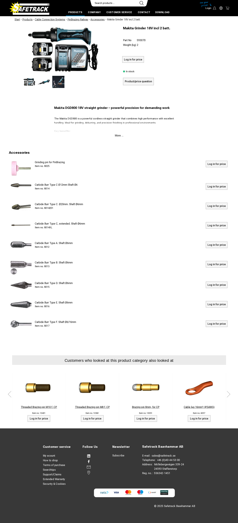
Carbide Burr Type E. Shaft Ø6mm (54, 302)
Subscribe (118, 455)
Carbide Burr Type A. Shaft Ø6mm (54, 243)
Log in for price (39, 418)
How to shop (50, 460)
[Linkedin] (94, 456)
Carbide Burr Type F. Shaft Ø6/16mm (55, 322)
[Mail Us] (94, 467)
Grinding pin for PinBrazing (50, 162)
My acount (49, 455)
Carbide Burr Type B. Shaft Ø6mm (54, 262)
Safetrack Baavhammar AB (162, 446)
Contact (144, 12)
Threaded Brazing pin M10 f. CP (39, 407)
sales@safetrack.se (164, 455)
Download (162, 12)
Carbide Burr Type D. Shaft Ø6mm (54, 283)
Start (17, 19)
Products (75, 12)
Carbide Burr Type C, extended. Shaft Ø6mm (60, 223)
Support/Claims (52, 474)
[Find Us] (94, 472)
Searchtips (49, 469)
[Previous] (9, 394)
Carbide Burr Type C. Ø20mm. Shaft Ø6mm (59, 204)
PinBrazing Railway (78, 19)
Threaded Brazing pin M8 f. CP (92, 407)
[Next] (228, 394)
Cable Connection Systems (50, 19)
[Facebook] (94, 461)
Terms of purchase (54, 465)
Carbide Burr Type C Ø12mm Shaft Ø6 (56, 184)
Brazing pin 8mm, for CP (145, 407)
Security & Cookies (54, 483)
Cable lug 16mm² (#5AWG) (199, 407)
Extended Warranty (54, 479)
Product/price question (138, 81)
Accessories (98, 19)
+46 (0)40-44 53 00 (168, 460)
